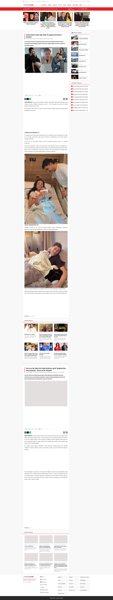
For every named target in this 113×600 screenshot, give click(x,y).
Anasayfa (27, 38)
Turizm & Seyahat (61, 583)
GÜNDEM (49, 5)
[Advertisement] (46, 83)
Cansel (30, 316)
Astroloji (33, 1)
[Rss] (89, 1)
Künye (43, 576)
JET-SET (60, 5)
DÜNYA (64, 5)
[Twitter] (85, 1)
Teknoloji (80, 64)
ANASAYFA (44, 5)
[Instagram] (87, 1)
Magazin (31, 38)
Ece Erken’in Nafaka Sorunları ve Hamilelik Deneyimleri (46, 564)
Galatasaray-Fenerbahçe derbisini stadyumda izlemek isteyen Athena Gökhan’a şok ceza (60, 565)
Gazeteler (82, 586)
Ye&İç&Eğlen (82, 580)
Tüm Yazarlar (44, 584)
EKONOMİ (69, 5)
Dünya (80, 47)
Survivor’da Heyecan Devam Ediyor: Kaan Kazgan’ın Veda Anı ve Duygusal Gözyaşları (45, 335)
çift (32, 316)
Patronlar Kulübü (83, 590)
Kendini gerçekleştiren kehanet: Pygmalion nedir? (30, 564)
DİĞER (80, 5)
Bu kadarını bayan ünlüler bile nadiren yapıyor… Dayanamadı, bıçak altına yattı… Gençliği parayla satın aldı (48, 24)
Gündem (59, 577)
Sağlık (80, 36)
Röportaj (60, 586)
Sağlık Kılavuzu (61, 593)
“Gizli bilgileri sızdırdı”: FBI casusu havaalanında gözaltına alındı (45, 8)
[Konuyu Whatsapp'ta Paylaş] (30, 99)
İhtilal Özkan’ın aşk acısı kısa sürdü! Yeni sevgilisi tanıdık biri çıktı (60, 335)
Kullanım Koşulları (45, 592)
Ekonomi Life (71, 590)
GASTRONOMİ (75, 5)
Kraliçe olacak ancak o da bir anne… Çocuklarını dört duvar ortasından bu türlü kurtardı (31, 354)
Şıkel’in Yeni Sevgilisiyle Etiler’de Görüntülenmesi (45, 547)
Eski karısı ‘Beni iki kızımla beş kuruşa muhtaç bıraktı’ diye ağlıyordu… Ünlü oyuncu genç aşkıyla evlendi (65, 24)
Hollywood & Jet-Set (84, 577)
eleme (30, 527)
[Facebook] (83, 1)
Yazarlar (39, 1)
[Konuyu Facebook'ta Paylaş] (25, 99)
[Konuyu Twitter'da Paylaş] (28, 99)
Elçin (34, 316)
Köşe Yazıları (82, 583)
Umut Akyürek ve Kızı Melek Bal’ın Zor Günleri (60, 547)
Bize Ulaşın (46, 1)
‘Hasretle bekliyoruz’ (29, 546)
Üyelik (43, 587)
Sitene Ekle (27, 1)
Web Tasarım (52, 598)
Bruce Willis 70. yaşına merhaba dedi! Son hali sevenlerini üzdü (82, 23)
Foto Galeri (71, 586)
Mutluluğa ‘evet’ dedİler (29, 334)
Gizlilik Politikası (45, 589)
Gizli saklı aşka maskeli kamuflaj (44, 354)
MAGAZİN (55, 5)
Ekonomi (71, 580)
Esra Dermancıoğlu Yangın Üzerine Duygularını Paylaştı (60, 354)
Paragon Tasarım (59, 598)
